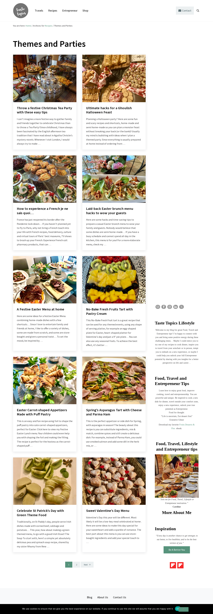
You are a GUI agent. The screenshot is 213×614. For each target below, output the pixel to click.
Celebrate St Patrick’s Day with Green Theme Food (40, 513)
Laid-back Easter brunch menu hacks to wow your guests (109, 211)
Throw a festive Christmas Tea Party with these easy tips (44, 110)
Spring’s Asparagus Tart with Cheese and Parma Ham (114, 412)
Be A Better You (177, 549)
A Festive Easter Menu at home (40, 309)
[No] (184, 609)
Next (86, 564)
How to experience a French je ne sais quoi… (42, 211)
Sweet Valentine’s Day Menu (107, 511)
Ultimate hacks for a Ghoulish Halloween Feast (109, 110)
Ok (178, 608)
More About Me (176, 512)
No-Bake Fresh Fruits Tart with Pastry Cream (109, 311)
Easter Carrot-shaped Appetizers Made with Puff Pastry (42, 412)
